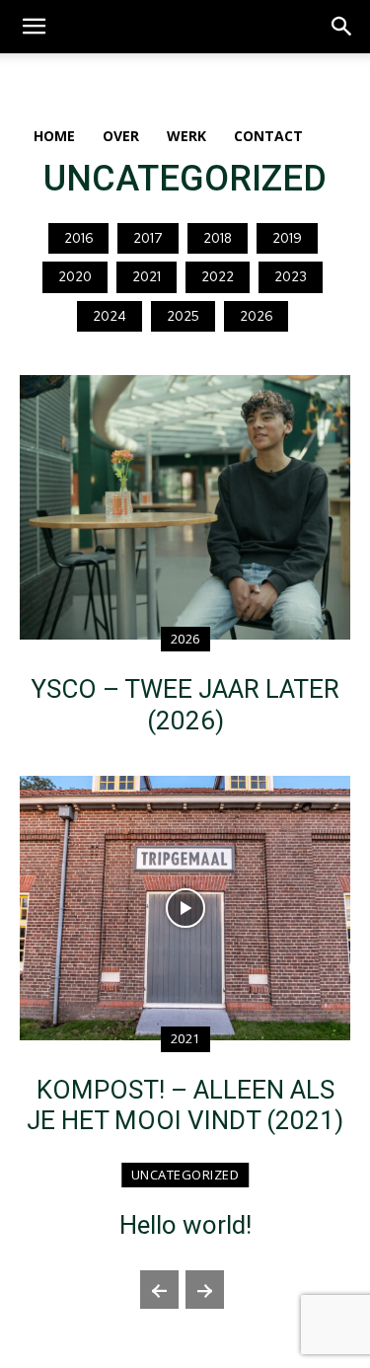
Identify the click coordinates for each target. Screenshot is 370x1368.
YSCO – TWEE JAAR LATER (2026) (185, 704)
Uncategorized (185, 1174)
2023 (290, 276)
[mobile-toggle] (33, 26)
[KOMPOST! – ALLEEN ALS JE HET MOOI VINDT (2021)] (185, 908)
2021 (146, 276)
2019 (287, 238)
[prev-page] (159, 1289)
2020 (75, 276)
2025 (183, 316)
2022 (217, 276)
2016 (78, 238)
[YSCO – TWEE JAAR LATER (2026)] (185, 507)
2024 (109, 316)
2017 (148, 238)
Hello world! (185, 1225)
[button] (342, 26)
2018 (217, 238)
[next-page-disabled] (204, 1289)
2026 (256, 316)
